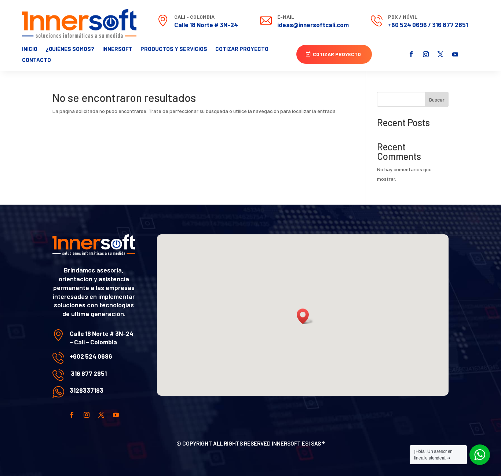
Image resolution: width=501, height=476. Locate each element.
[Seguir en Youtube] (455, 54)
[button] (305, 316)
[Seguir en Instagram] (426, 54)
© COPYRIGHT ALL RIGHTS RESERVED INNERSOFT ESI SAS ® (250, 443)
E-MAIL (285, 17)
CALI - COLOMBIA (194, 17)
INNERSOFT (117, 49)
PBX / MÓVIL (402, 17)
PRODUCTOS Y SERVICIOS (173, 49)
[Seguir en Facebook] (411, 54)
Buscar (437, 99)
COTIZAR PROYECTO (241, 49)
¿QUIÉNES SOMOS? (69, 49)
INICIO (29, 49)
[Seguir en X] (440, 54)
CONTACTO (36, 60)
